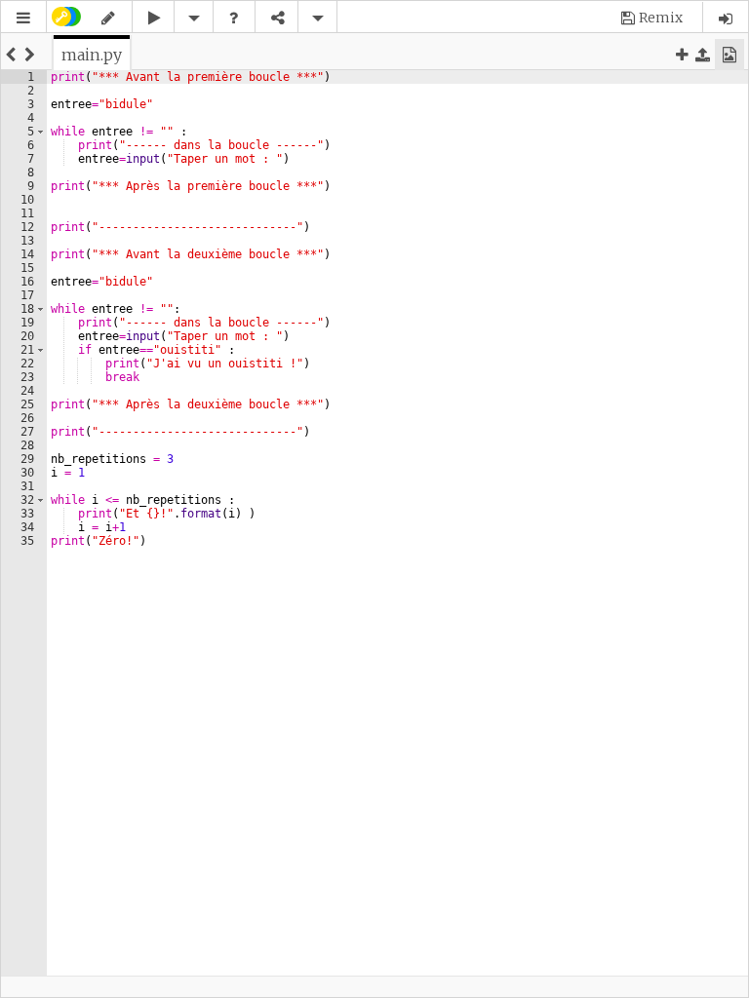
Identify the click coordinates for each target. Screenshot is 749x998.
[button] (23, 18)
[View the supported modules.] (234, 18)
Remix (661, 17)
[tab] (91, 54)
